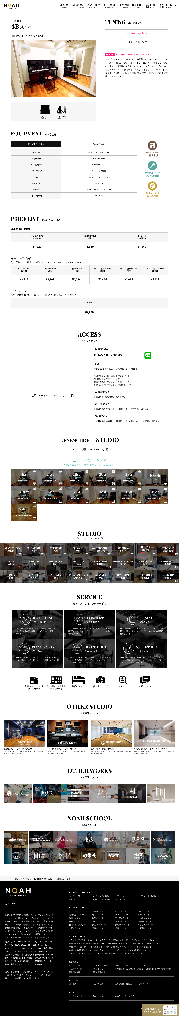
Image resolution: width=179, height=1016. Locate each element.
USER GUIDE (109, 6)
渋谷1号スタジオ (122, 925)
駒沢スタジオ (97, 918)
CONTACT (124, 6)
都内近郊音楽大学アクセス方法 (158, 969)
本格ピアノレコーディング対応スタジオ (85, 947)
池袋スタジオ (120, 922)
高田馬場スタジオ (76, 915)
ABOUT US (77, 6)
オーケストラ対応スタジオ (107, 954)
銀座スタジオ (143, 915)
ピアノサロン (143, 966)
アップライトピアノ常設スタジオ (109, 940)
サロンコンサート (99, 996)
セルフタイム (97, 969)
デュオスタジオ (75, 969)
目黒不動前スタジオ (77, 925)
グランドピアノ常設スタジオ (81, 940)
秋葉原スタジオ (75, 918)
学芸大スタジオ (75, 911)
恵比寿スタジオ (144, 922)
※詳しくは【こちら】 (147, 54)
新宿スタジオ (97, 928)
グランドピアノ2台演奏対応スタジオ (84, 944)
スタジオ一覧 (74, 896)
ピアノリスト (120, 896)
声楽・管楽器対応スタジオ (80, 950)
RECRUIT (136, 6)
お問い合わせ (120, 899)
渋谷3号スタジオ (99, 925)
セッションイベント (77, 996)
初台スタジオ (120, 911)
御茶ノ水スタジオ (145, 925)
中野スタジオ (74, 928)
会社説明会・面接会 (123, 984)
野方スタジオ (97, 915)
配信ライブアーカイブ (124, 996)
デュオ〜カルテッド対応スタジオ (116, 944)
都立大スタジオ (98, 922)
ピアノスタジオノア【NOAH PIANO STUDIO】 (34, 879)
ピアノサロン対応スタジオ (116, 947)
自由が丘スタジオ (99, 911)
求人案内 (73, 984)
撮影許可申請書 (98, 972)
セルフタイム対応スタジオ (131, 954)
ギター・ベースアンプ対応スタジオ (131, 950)
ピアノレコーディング (78, 966)
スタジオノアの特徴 (100, 896)
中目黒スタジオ (144, 928)
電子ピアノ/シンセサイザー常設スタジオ (142, 940)
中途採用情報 (97, 984)
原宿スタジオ (120, 928)
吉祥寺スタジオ (75, 922)
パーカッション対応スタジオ (141, 947)
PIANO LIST (93, 6)
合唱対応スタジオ (101, 950)
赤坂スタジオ (143, 911)
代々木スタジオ (121, 915)
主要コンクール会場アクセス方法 (129, 969)
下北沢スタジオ (121, 918)
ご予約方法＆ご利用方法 (148, 896)
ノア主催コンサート (100, 966)
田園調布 (60, 879)
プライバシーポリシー (101, 899)
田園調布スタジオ (145, 918)
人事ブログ (143, 984)
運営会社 (73, 899)
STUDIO (63, 6)
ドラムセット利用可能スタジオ (145, 944)
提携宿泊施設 (74, 972)
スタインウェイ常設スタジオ (81, 954)
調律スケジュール (122, 966)
